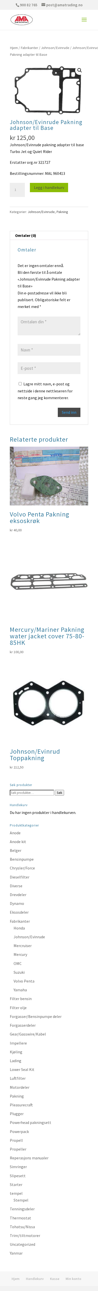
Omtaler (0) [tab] (25, 235)
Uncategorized (22, 1244)
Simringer (18, 1166)
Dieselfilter (19, 877)
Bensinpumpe (22, 859)
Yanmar (16, 1253)
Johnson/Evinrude (55, 47)
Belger (15, 850)
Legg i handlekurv (49, 187)
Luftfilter (18, 1078)
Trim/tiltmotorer (25, 1235)
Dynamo (17, 903)
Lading (15, 1060)
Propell (16, 1140)
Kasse (54, 1278)
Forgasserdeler (23, 1025)
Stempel (21, 1200)
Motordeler (19, 1087)
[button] (79, 70)
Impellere (18, 1043)
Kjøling (16, 1051)
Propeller (18, 1149)
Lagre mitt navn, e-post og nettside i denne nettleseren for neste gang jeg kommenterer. (45, 390)
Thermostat (20, 1217)
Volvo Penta (24, 981)
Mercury (20, 954)
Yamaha (20, 989)
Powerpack (19, 1131)
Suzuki (19, 972)
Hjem (14, 47)
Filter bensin (21, 998)
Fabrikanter (29, 47)
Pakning (62, 212)
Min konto (73, 1278)
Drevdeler (18, 894)
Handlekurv (35, 1278)
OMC (18, 963)
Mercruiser (23, 945)
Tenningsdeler (22, 1208)
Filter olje (18, 1007)
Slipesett (18, 1175)
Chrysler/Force (22, 867)
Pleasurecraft (21, 1104)
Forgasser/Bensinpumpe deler (36, 1016)
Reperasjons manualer (29, 1157)
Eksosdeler (19, 912)
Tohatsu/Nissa (22, 1226)
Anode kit (18, 841)
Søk (59, 793)
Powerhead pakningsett (30, 1122)
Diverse (16, 885)
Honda (19, 928)
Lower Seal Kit (22, 1069)
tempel (16, 1193)
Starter (16, 1184)
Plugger (17, 1113)
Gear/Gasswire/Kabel (28, 1034)
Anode (15, 832)
